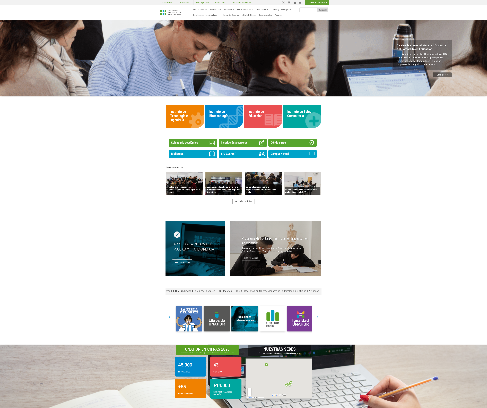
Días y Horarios (251, 258)
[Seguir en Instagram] (289, 2)
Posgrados (278, 15)
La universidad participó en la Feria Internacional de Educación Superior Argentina (223, 189)
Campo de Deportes (230, 15)
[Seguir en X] (283, 2)
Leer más (441, 75)
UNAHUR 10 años (249, 15)
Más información (182, 262)
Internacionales (265, 15)
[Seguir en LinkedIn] (294, 2)
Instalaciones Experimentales (205, 15)
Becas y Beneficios (245, 9)
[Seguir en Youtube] (300, 2)
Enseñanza (214, 9)
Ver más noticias (243, 201)
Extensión (228, 9)
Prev (169, 316)
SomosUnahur (198, 9)
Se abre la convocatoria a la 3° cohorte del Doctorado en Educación (421, 47)
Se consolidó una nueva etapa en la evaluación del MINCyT (301, 190)
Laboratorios (261, 9)
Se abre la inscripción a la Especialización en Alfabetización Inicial (261, 189)
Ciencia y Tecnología (280, 9)
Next (317, 316)
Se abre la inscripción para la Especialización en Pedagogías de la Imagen (183, 189)
